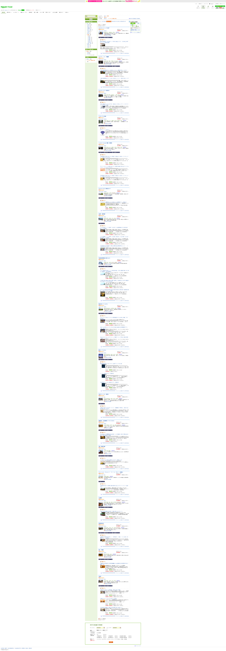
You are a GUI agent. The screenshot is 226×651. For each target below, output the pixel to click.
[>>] (129, 21)
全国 (87, 23)
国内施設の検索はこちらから (135, 30)
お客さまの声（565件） (103, 423)
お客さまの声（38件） (102, 260)
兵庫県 (89, 39)
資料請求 (30, 648)
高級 (88, 52)
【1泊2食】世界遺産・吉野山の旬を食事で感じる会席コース (111, 607)
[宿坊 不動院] (114, 554)
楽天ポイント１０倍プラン (105, 129)
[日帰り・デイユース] (108, 66)
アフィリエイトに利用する (135, 32)
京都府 (89, 37)
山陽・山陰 (89, 43)
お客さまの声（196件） (103, 306)
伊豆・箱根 (89, 29)
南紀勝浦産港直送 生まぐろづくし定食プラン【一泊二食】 (111, 363)
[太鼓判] (118, 580)
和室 (122, 639)
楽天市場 (217, 3)
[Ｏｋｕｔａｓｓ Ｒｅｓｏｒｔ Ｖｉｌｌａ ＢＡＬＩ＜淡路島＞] (111, 476)
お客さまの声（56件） (102, 500)
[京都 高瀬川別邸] (112, 450)
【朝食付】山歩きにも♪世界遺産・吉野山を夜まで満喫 (110, 589)
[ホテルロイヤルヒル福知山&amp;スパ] (118, 193)
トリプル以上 (117, 639)
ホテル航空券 (136, 26)
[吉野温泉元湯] (122, 527)
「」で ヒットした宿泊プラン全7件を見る (115, 390)
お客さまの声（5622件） (103, 30)
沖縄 (88, 47)
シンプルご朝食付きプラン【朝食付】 (107, 373)
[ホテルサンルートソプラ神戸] (117, 32)
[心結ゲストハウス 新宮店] (120, 398)
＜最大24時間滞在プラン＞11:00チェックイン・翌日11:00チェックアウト (113, 70)
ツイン (113, 639)
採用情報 (23, 648)
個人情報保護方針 (11, 648)
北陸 (88, 32)
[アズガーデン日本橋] (124, 120)
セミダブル (104, 639)
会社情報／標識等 (4, 648)
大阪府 (89, 38)
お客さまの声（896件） (103, 93)
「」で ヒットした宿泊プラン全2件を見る (115, 87)
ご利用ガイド (200, 3)
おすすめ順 (104, 21)
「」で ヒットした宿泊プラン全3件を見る (115, 185)
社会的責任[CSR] (18, 648)
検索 (111, 642)
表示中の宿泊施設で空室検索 (135, 18)
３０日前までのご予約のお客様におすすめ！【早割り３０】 (111, 459)
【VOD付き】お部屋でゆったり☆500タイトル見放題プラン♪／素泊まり (113, 202)
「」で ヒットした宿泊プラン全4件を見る (115, 254)
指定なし (105, 18)
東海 (88, 33)
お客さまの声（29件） (102, 579)
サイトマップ (206, 3)
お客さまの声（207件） (103, 526)
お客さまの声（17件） (102, 216)
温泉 (88, 53)
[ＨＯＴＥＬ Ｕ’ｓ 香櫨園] (120, 61)
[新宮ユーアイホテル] (120, 354)
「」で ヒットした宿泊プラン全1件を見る (115, 53)
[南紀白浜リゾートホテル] (118, 308)
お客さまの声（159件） (103, 552)
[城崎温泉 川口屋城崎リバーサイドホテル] (123, 425)
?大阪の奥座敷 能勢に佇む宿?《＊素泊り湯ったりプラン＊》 (111, 511)
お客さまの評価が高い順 (121, 21)
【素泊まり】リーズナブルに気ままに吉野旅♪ (108, 598)
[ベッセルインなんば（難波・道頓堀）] (124, 147)
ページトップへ (138, 645)
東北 (88, 26)
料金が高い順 (114, 21)
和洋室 (126, 639)
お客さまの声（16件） (102, 449)
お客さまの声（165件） (103, 59)
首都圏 (88, 28)
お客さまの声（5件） (102, 397)
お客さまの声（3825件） (103, 119)
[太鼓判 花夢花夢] (118, 218)
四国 (88, 44)
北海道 (88, 24)
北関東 (88, 27)
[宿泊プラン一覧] (102, 37)
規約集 (27, 648)
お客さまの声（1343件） (103, 191)
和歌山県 (89, 42)
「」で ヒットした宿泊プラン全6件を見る (115, 346)
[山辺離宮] (123, 502)
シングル (99, 639)
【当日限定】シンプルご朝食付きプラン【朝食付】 (109, 382)
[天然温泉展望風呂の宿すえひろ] (119, 262)
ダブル (109, 639)
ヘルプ (196, 3)
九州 (88, 45)
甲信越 (88, 31)
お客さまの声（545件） (103, 145)
